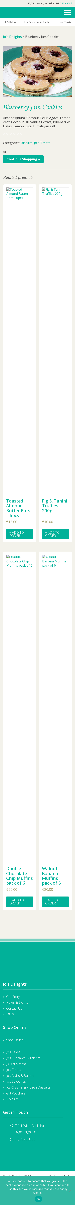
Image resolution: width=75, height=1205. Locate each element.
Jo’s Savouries (16, 1081)
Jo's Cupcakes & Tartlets (38, 22)
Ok (38, 1199)
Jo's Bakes (10, 22)
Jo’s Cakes (13, 1052)
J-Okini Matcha (16, 1064)
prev (2, 22)
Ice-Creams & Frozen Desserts (28, 1087)
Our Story (13, 997)
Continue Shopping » (23, 159)
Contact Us (14, 1008)
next (73, 22)
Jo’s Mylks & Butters (20, 1075)
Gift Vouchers (16, 1093)
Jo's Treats (65, 22)
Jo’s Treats (13, 1070)
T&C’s (10, 1014)
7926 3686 (66, 3)
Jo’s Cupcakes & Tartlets (23, 1058)
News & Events (17, 1002)
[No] (70, 1191)
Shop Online (14, 1040)
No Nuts (12, 1099)
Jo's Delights (12, 11)
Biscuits (26, 143)
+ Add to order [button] (16, 534)
